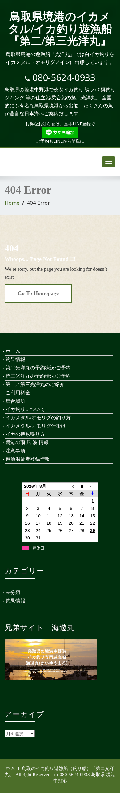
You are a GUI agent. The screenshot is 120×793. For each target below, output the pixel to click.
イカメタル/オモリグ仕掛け (36, 425)
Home (12, 202)
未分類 (13, 592)
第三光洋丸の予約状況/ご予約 (38, 376)
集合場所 (15, 401)
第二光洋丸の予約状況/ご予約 (38, 367)
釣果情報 (15, 359)
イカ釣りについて (25, 409)
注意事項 (15, 450)
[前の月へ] (71, 486)
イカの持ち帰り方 (25, 434)
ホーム (13, 351)
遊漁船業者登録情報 (28, 459)
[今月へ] (81, 486)
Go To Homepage (38, 293)
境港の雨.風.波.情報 (27, 442)
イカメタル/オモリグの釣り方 (38, 417)
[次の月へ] (92, 486)
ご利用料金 (18, 392)
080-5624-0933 (63, 77)
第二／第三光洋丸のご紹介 (35, 384)
